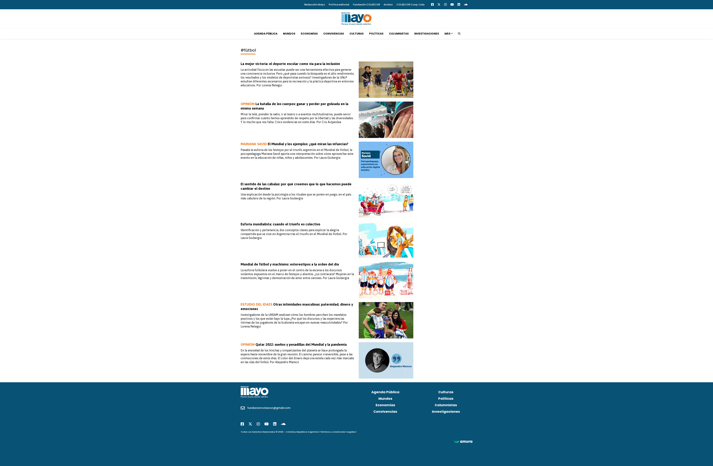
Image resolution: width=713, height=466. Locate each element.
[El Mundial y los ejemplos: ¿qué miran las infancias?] (386, 160)
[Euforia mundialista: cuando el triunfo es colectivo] (386, 240)
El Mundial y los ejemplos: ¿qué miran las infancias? (294, 144)
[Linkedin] (459, 4)
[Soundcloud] (466, 4)
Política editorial (339, 4)
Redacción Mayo (314, 4)
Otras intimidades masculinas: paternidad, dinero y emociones (297, 306)
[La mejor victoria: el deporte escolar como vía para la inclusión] (386, 79)
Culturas (356, 33)
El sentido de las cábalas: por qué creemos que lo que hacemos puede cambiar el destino (296, 186)
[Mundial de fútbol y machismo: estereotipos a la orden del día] (386, 280)
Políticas (376, 33)
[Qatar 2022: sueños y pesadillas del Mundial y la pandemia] (386, 360)
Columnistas (399, 33)
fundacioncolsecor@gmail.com (268, 408)
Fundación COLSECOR (366, 4)
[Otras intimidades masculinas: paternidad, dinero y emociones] (386, 320)
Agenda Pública (265, 33)
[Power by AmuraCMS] (463, 441)
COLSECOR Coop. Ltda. (410, 4)
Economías (309, 33)
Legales (351, 431)
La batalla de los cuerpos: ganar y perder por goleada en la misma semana (294, 106)
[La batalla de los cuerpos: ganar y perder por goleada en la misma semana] (386, 120)
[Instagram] (445, 4)
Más (447, 33)
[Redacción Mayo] (356, 18)
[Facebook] (432, 4)
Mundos (289, 33)
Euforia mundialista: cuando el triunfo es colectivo (280, 224)
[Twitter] (438, 4)
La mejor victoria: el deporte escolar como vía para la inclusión (290, 64)
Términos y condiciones (332, 431)
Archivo (388, 4)
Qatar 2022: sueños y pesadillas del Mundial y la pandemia (294, 344)
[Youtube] (452, 4)
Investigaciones (426, 33)
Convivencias (333, 33)
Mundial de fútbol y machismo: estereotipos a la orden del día (290, 264)
